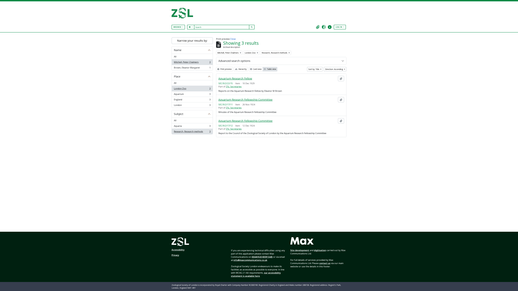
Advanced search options (234, 61)
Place (177, 76)
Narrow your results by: (192, 40)
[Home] (183, 13)
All (175, 56)
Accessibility (178, 249)
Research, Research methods (192, 132)
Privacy (175, 255)
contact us (324, 263)
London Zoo (192, 89)
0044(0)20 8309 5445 (262, 256)
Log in (339, 27)
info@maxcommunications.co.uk (250, 260)
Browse (177, 27)
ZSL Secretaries (234, 86)
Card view (257, 69)
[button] (318, 27)
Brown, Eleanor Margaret (192, 68)
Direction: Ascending (334, 69)
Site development (299, 250)
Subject (178, 114)
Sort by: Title (314, 69)
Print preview (226, 69)
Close (233, 38)
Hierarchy (242, 69)
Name (177, 50)
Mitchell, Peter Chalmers (192, 63)
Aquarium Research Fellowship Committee (245, 99)
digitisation (320, 250)
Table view (271, 69)
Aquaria (192, 126)
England (192, 100)
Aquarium (192, 95)
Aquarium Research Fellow (235, 78)
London (192, 106)
